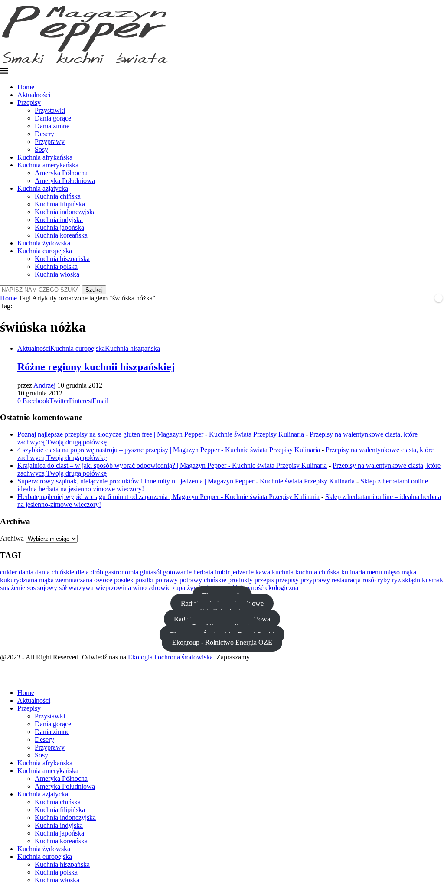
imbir (222, 572)
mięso (392, 572)
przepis (264, 580)
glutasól (150, 572)
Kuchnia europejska (44, 251)
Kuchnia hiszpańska (62, 258)
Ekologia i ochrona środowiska (170, 657)
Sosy (41, 149)
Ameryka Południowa (65, 180)
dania (26, 572)
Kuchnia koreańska (61, 235)
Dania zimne (52, 126)
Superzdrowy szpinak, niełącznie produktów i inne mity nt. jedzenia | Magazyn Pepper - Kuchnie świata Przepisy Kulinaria (186, 481)
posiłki (144, 580)
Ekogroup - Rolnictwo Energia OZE (222, 642)
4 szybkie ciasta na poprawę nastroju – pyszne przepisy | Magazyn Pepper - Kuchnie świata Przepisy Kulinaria (168, 450)
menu (374, 572)
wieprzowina (113, 587)
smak (436, 580)
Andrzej (44, 385)
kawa (262, 572)
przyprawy (315, 580)
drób (97, 572)
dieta (82, 572)
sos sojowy (42, 587)
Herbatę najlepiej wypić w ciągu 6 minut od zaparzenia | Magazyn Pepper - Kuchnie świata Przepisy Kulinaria (168, 496)
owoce (103, 580)
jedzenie (242, 572)
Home (25, 87)
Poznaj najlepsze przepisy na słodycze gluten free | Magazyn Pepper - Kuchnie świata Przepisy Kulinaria (160, 434)
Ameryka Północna (61, 172)
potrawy (166, 580)
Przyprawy (50, 141)
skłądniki (414, 580)
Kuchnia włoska (57, 274)
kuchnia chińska (317, 572)
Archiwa (12, 538)
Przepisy (29, 102)
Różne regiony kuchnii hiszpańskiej (96, 366)
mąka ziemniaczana (65, 580)
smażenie (12, 587)
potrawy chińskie (203, 580)
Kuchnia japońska (59, 227)
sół (63, 587)
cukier (8, 572)
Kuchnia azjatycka (42, 188)
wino (140, 587)
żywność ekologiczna (268, 587)
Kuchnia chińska (58, 196)
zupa (178, 587)
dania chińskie (54, 572)
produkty (240, 580)
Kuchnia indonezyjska (65, 211)
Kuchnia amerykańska (47, 165)
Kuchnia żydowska (43, 243)
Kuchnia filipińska (60, 204)
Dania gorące (53, 118)
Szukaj (94, 290)
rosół (369, 580)
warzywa (81, 587)
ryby (384, 580)
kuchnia (283, 572)
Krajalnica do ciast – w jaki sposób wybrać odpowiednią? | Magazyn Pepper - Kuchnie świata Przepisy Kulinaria (172, 465)
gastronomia (121, 572)
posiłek (124, 580)
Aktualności (33, 94)
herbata (203, 572)
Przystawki (50, 110)
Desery (44, 133)
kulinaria (353, 572)
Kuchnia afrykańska (44, 157)
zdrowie (159, 587)
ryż (396, 580)
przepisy (287, 580)
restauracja (346, 580)
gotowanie (177, 572)
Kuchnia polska (56, 266)
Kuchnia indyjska (59, 219)
